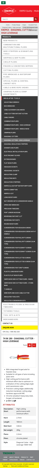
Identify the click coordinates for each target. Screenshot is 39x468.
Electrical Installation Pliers (16, 152)
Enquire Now (8, 327)
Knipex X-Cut (9, 193)
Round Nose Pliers (11, 224)
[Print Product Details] (30, 345)
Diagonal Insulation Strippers (16, 144)
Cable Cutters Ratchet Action (16, 113)
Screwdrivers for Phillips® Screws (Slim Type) (19, 242)
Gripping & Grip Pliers (14, 58)
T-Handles (8, 289)
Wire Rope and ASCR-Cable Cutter (16, 293)
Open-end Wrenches (11, 205)
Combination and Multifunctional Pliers (15, 45)
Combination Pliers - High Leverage (17, 125)
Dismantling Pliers (11, 148)
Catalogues (13, 460)
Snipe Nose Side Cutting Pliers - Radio (18, 279)
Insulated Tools (32, 25)
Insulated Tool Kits (12, 297)
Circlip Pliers (10, 62)
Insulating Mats (10, 178)
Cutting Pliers (10, 70)
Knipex (24, 25)
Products (24, 457)
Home (8, 25)
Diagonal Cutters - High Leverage (11, 27)
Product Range (16, 25)
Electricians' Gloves (12, 155)
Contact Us (30, 460)
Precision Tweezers (11, 209)
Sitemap (5, 466)
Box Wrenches (9, 106)
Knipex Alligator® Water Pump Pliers (18, 186)
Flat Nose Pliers (10, 163)
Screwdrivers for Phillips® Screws (17, 238)
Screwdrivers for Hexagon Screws (17, 228)
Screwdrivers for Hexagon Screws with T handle (20, 232)
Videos (22, 460)
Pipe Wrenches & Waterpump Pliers (17, 75)
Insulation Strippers (12, 182)
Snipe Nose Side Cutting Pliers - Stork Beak (18, 284)
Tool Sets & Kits (11, 315)
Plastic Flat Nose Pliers (13, 275)
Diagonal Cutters (11, 136)
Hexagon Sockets (11, 167)
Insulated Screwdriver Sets (15, 300)
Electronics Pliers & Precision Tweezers (18, 305)
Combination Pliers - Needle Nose (16, 129)
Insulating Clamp (10, 174)
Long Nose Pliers (10, 197)
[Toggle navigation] (3, 2)
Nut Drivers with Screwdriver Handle (18, 201)
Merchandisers (10, 319)
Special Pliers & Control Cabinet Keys (15, 82)
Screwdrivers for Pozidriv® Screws (18, 248)
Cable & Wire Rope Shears (16, 87)
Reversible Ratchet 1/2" (13, 216)
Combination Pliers (11, 121)
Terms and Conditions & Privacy (19, 466)
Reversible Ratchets (12, 220)
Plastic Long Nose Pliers (13, 271)
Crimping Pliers (10, 133)
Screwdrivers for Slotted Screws (17, 258)
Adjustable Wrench (11, 102)
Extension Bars (10, 159)
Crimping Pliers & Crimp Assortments (15, 92)
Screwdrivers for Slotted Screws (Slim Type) (19, 262)
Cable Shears (9, 117)
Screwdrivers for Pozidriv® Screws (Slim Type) (20, 252)
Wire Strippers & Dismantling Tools (18, 52)
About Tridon (14, 457)
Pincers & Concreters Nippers (18, 66)
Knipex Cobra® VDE (11, 190)
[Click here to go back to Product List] (34, 345)
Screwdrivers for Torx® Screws (16, 268)
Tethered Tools (11, 311)
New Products (10, 40)
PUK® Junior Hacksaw (12, 212)
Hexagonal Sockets (11, 171)
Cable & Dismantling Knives (14, 110)
